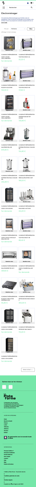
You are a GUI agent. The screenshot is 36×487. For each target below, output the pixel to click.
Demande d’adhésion (9, 452)
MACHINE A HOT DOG (25, 208)
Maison (6, 423)
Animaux (6, 428)
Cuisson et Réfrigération (9, 54)
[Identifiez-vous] (28, 3)
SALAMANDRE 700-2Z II (7, 268)
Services (6, 430)
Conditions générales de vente (11, 475)
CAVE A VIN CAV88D (6, 329)
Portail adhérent (8, 454)
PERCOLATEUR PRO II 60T (26, 177)
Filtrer (30, 29)
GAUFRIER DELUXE (6, 147)
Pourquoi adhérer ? (9, 450)
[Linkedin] (10, 387)
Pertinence (18, 28)
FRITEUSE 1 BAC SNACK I (25, 329)
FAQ (5, 460)
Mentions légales (8, 480)
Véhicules (6, 426)
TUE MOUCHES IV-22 (24, 57)
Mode (5, 419)
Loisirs (5, 425)
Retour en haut (28, 370)
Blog (5, 462)
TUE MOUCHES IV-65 (24, 87)
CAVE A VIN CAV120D (7, 208)
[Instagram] (4, 387)
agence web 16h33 (19, 484)
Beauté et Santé (8, 421)
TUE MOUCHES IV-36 (24, 237)
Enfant (5, 432)
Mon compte (7, 456)
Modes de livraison (8, 464)
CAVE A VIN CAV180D (7, 358)
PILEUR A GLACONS (6, 87)
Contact (6, 458)
